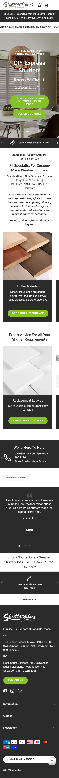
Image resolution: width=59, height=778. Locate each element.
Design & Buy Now (29, 114)
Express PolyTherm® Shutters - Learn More (29, 101)
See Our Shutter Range (28, 313)
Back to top (29, 599)
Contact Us (15, 680)
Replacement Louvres (28, 420)
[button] (46, 4)
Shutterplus (15, 770)
